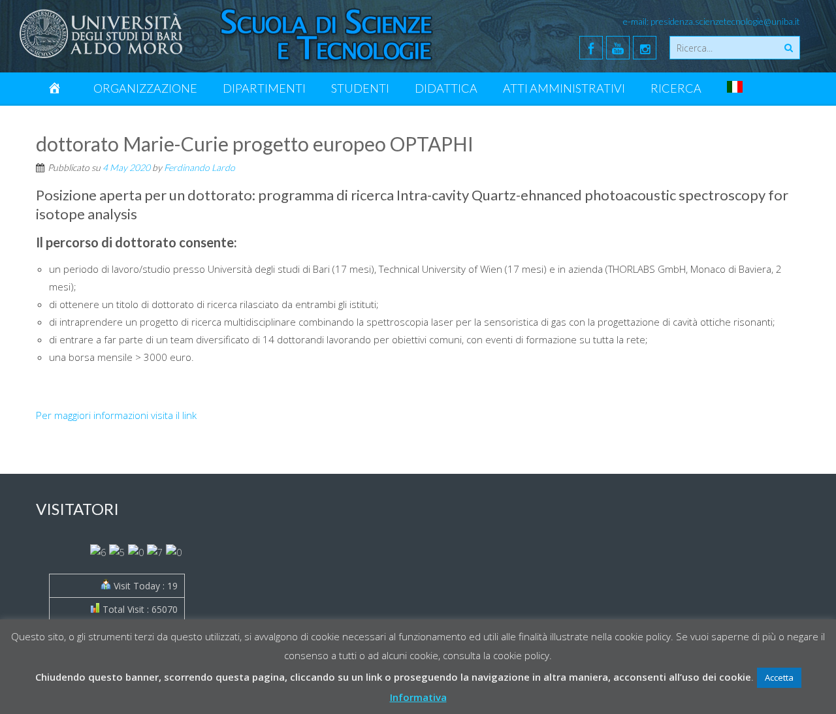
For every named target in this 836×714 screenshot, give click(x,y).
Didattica (446, 88)
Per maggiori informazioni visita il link (116, 415)
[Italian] (734, 88)
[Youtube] (618, 47)
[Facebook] (591, 47)
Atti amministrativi (564, 88)
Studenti (360, 88)
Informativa (418, 697)
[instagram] (644, 47)
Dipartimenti (264, 88)
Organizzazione (145, 88)
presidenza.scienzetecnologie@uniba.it (725, 21)
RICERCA (676, 88)
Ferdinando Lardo (199, 167)
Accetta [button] (779, 677)
